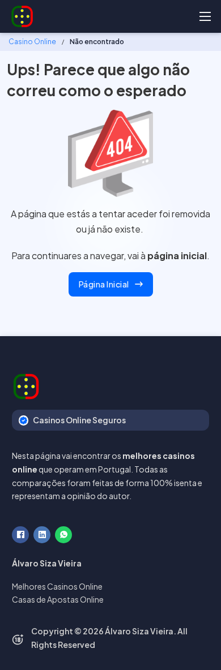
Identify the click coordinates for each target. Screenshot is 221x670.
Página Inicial (104, 284)
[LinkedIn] (41, 534)
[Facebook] (20, 534)
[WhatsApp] (63, 534)
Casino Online (32, 41)
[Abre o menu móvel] (205, 16)
